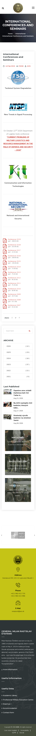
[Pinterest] (19, 318)
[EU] (25, 535)
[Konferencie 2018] (5, 246)
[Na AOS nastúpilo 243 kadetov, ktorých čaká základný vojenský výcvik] (8, 404)
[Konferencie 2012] (5, 279)
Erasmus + (7, 704)
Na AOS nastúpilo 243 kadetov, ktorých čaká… (23, 405)
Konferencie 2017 (14, 250)
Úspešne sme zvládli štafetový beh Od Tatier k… (22, 393)
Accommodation (10, 708)
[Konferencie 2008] (5, 301)
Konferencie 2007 (14, 305)
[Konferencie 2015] (5, 263)
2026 (18, 346)
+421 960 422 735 (18, 593)
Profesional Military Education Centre (18, 700)
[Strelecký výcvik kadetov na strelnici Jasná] (8, 416)
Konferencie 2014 (14, 267)
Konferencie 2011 (14, 283)
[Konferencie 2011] (5, 284)
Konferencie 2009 (14, 294)
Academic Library (10, 695)
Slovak (22, 733)
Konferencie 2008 (14, 300)
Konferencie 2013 (14, 272)
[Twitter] (15, 318)
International (21, 34)
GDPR (14, 733)
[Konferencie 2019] (5, 241)
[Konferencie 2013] (5, 274)
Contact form (8, 713)
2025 (18, 352)
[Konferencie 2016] (5, 257)
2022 (18, 370)
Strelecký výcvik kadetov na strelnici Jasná (22, 418)
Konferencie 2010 (14, 289)
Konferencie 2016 (14, 256)
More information (10, 669)
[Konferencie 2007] (5, 306)
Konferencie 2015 (14, 261)
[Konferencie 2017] (5, 252)
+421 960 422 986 (18, 596)
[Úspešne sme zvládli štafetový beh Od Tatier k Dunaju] (8, 391)
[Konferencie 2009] (5, 295)
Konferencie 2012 (14, 278)
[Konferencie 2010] (5, 290)
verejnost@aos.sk (18, 611)
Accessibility (24, 730)
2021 (18, 376)
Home (10, 34)
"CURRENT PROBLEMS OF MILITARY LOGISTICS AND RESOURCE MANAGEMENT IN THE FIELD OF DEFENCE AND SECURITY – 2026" (18, 143)
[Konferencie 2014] (5, 268)
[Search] (3, 8)
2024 (18, 358)
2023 (18, 364)
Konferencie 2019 (14, 239)
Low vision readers (10, 730)
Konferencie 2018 (14, 245)
